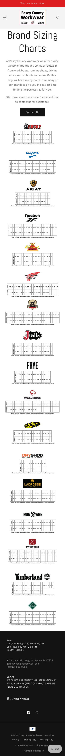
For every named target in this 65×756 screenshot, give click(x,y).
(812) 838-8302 (18, 666)
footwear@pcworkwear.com (24, 663)
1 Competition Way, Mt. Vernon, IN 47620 (31, 660)
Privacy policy (46, 739)
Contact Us (33, 112)
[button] (4, 18)
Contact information (34, 750)
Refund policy (29, 739)
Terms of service (24, 745)
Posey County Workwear (30, 735)
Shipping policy (43, 745)
